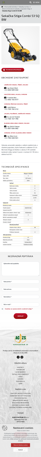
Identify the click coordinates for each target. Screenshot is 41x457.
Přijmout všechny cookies (21, 445)
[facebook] (18, 357)
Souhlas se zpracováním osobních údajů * (19, 309)
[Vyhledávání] (30, 2)
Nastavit (20, 450)
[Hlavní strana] (2, 6)
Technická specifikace (13, 70)
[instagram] (21, 357)
